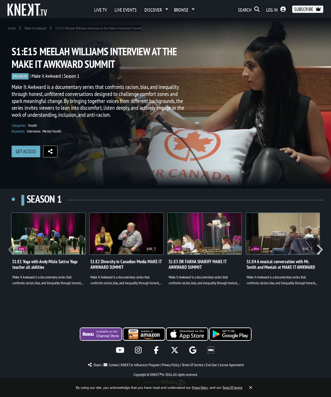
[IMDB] (211, 350)
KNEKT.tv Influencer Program (140, 364)
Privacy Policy (171, 364)
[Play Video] (48, 234)
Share (97, 364)
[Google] (192, 350)
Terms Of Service (193, 364)
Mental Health (51, 131)
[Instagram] (138, 350)
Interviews (33, 131)
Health (32, 125)
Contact (114, 364)
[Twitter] (174, 350)
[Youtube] (120, 350)
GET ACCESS (26, 151)
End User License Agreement (225, 364)
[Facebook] (156, 350)
